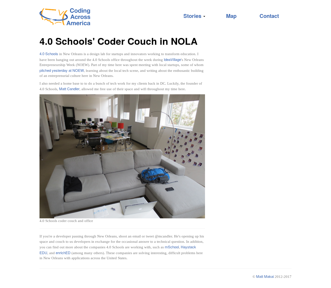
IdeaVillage (172, 59)
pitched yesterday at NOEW (61, 70)
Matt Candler (69, 88)
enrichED (63, 252)
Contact (269, 16)
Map (231, 16)
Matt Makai (265, 276)
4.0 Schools (48, 53)
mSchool (172, 246)
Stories (193, 16)
